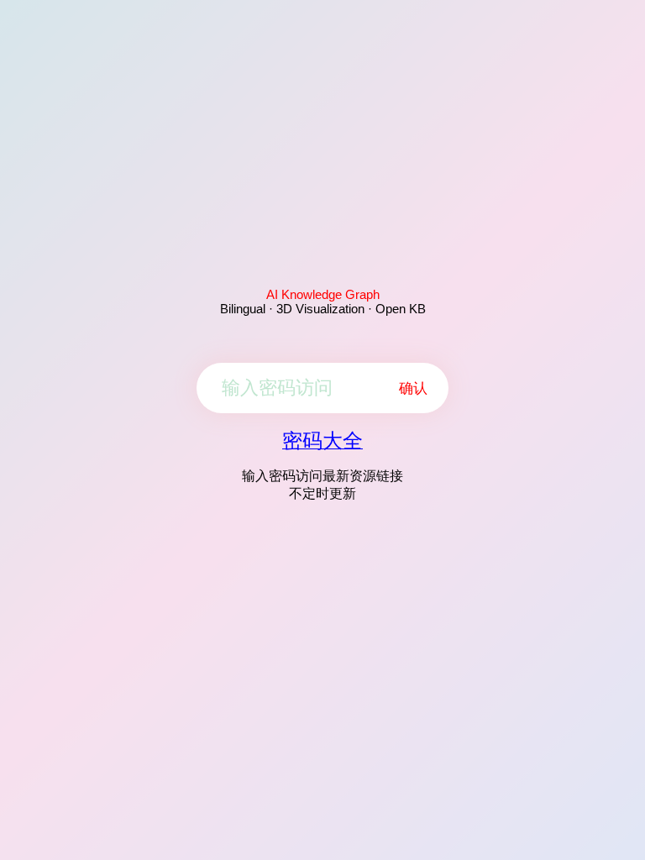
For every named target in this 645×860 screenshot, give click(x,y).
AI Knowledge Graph (323, 294)
